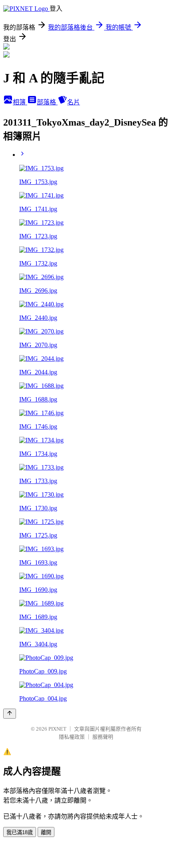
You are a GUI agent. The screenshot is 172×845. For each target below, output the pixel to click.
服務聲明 (102, 737)
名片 (73, 102)
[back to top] (9, 714)
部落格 (47, 102)
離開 (46, 832)
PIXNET (57, 729)
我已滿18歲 (19, 832)
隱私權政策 (72, 737)
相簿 (20, 102)
